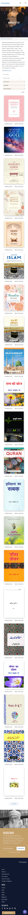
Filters (6, 74)
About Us (4, 871)
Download (8, 124)
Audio (3, 890)
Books (5, 38)
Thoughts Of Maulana (7, 881)
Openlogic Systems (18, 867)
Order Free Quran (6, 878)
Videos (3, 901)
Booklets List (7, 70)
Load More (14, 803)
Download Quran (5, 874)
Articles (3, 887)
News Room (4, 899)
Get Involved (4, 876)
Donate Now (9, 912)
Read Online (19, 124)
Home (2, 38)
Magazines (4, 897)
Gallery (3, 894)
